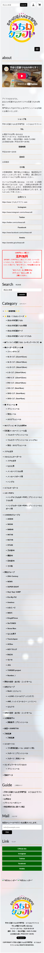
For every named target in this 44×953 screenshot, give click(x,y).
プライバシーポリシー (12, 803)
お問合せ (7, 799)
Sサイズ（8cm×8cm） (16, 388)
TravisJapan (12, 639)
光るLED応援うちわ (15, 320)
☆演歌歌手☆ (9, 718)
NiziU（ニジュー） (14, 691)
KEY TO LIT (12, 649)
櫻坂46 (10, 556)
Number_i (11, 675)
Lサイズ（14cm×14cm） (17, 372)
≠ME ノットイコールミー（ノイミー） (22, 701)
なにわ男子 (11, 634)
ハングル (10, 482)
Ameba (22, 868)
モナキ (10, 660)
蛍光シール (11, 414)
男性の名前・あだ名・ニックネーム (18, 682)
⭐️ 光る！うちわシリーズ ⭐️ (15, 316)
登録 (7, 832)
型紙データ (8, 775)
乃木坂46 (11, 550)
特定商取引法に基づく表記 (14, 807)
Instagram (22, 854)
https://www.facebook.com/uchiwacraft (17, 232)
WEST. (10, 613)
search (23, 5)
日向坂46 (11, 561)
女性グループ (9, 687)
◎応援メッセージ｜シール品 (15, 431)
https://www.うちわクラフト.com (14, 202)
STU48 (10, 545)
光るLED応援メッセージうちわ (19, 336)
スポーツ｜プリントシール (17, 753)
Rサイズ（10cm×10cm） (17, 383)
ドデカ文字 (8, 451)
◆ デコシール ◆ (10, 405)
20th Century (12, 576)
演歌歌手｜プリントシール (17, 722)
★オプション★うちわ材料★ (15, 426)
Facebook (22, 863)
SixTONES (11, 623)
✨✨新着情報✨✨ (12, 311)
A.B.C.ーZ (11, 608)
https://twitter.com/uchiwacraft (13, 222)
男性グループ (9, 572)
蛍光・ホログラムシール (16, 445)
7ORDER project (14, 670)
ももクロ (10, 707)
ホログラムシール (14, 419)
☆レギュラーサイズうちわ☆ (15, 765)
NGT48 (10, 540)
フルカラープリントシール (17, 435)
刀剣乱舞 (7, 734)
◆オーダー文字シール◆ (13, 347)
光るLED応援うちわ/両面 (17, 326)
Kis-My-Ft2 (11, 597)
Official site (22, 849)
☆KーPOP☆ (9, 493)
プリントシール (13, 409)
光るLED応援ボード (15, 331)
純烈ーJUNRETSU (11, 728)
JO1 (9, 665)
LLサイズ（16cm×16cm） (17, 367)
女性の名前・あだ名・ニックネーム (18, 713)
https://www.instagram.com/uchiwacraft (17, 212)
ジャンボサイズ (13, 352)
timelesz (10, 602)
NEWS (9, 582)
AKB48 (10, 519)
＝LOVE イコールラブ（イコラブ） (21, 696)
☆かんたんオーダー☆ (13, 457)
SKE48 (10, 524)
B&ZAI (10, 655)
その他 (10, 566)
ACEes (10, 644)
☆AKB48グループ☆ (12, 515)
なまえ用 (10, 466)
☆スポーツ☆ (9, 744)
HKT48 (10, 535)
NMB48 (10, 529)
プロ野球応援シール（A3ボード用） (21, 748)
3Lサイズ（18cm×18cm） (17, 362)
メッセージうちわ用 (15, 471)
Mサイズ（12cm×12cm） (17, 378)
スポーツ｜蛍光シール (16, 758)
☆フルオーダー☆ (11, 488)
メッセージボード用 (15, 476)
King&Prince (12, 618)
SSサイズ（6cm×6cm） (16, 393)
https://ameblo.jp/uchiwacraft (13, 243)
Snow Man (11, 628)
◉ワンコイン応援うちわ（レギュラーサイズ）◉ (23, 342)
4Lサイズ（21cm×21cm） (17, 357)
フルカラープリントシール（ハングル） (22, 440)
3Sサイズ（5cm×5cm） (16, 399)
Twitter (22, 858)
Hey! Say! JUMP (14, 592)
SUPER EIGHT (13, 587)
